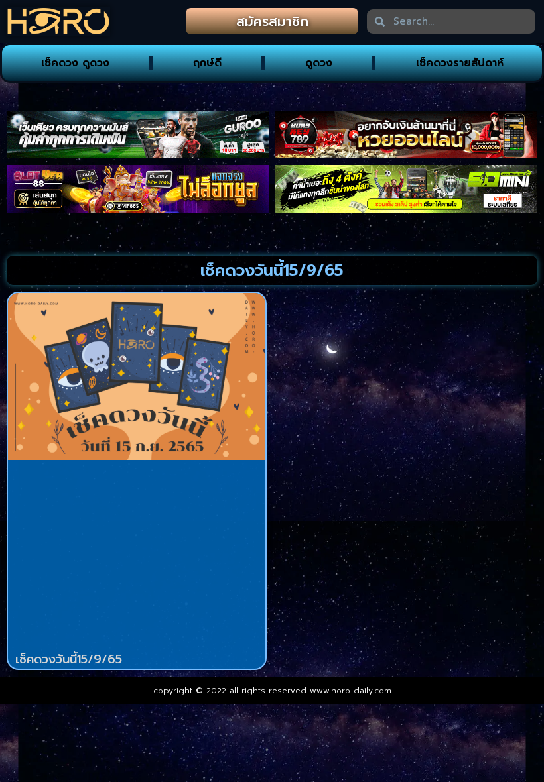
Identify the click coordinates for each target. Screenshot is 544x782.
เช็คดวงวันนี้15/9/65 (68, 659)
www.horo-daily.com (350, 691)
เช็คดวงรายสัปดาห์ (460, 63)
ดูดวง (318, 63)
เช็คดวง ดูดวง (75, 63)
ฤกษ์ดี (207, 63)
